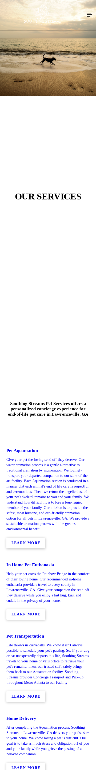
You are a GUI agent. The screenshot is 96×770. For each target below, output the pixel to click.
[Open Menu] (89, 15)
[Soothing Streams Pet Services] (42, 15)
